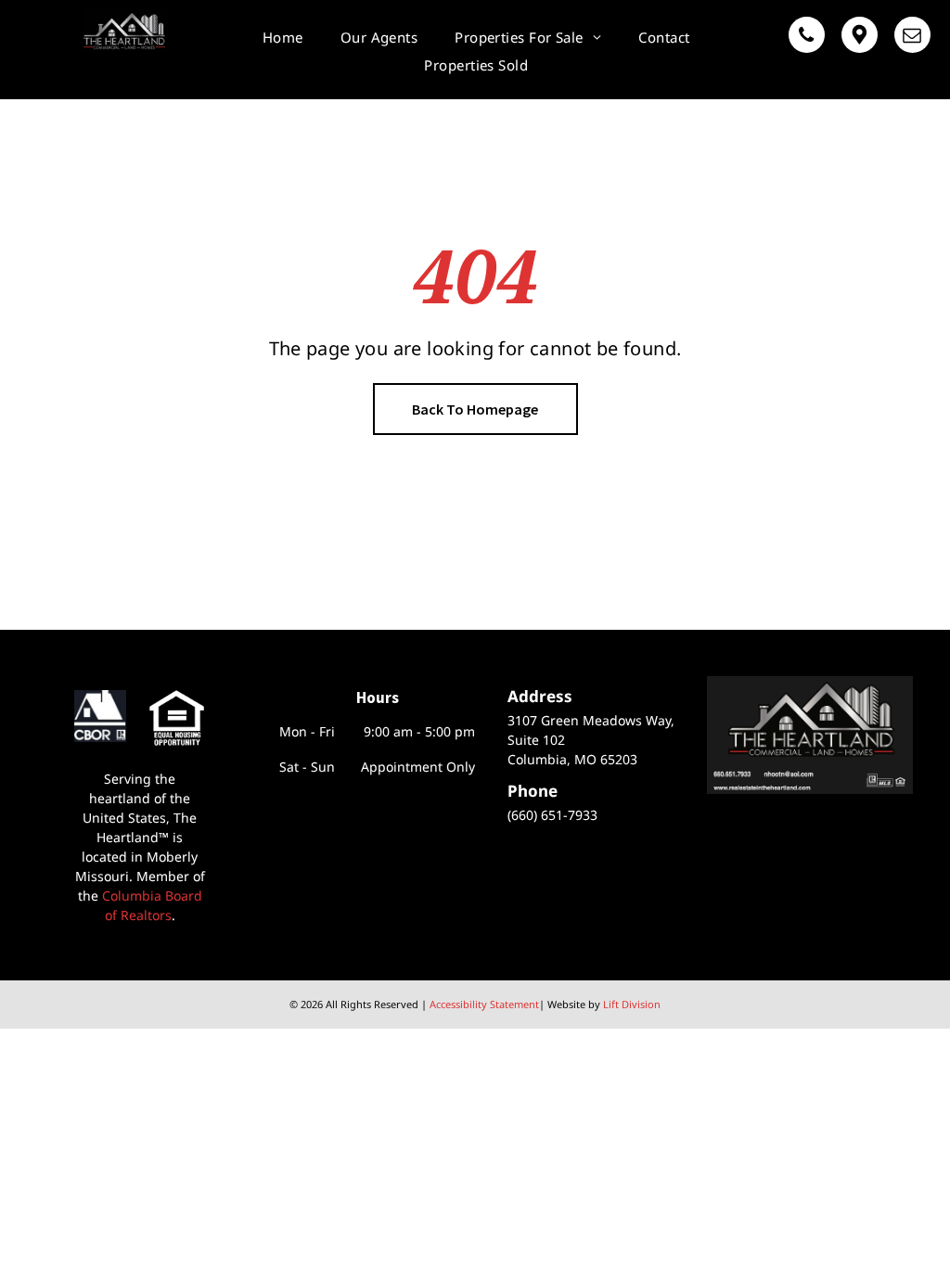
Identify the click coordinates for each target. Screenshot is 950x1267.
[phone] (807, 37)
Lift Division (632, 1004)
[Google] (859, 37)
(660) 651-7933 (552, 815)
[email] (912, 37)
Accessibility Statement (484, 1004)
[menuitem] (283, 37)
